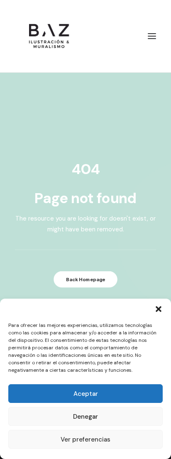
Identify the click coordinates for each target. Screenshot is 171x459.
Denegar (85, 416)
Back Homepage (85, 279)
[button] (158, 309)
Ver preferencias (85, 439)
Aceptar (85, 394)
